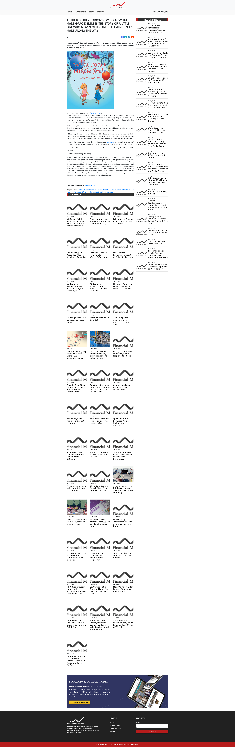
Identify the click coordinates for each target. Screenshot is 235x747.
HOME (70, 12)
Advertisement (115, 728)
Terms (112, 722)
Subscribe (152, 731)
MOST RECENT (81, 12)
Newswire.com (96, 113)
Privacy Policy (115, 725)
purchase (110, 142)
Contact (113, 731)
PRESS (91, 12)
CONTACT (100, 12)
